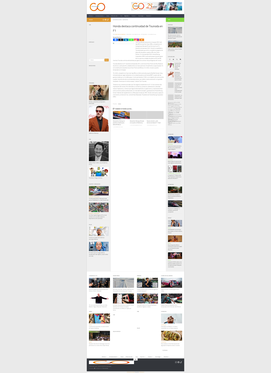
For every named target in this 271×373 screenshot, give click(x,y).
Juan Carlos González (120, 34)
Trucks (173, 123)
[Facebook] (115, 40)
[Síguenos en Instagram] (103, 20)
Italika (169, 110)
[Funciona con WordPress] (94, 368)
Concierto (172, 105)
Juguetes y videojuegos (94, 196)
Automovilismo (117, 19)
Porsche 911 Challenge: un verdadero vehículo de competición (174, 210)
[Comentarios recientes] (177, 59)
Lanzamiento (177, 110)
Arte (176, 102)
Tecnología (140, 16)
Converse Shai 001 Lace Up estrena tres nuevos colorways (178, 66)
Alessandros (172, 102)
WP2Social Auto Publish (131, 372)
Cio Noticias (164, 350)
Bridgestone (176, 104)
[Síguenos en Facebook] (105, 20)
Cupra (175, 105)
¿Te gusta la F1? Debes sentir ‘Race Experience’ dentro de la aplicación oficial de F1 (174, 177)
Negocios (173, 118)
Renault (179, 121)
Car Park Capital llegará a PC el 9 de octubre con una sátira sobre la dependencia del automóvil (98, 216)
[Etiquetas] (180, 59)
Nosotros (148, 16)
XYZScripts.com (141, 372)
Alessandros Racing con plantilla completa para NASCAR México (119, 122)
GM (179, 107)
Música (170, 116)
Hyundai (177, 109)
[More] (141, 40)
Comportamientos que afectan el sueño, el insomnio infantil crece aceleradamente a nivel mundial (178, 87)
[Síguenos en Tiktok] (108, 20)
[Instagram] (136, 40)
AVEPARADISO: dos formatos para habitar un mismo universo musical (175, 231)
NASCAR (175, 116)
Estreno (169, 107)
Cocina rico (163, 324)
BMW (172, 104)
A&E (169, 102)
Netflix (177, 117)
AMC (175, 102)
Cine (121, 16)
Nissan (170, 119)
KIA (171, 110)
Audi (179, 102)
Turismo (133, 16)
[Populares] (173, 59)
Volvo (179, 123)
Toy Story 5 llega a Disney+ (96, 178)
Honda (119, 103)
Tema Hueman (105, 368)
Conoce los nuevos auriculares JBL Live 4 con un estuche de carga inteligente (174, 147)
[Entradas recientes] (169, 59)
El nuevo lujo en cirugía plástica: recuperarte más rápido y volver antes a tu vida (98, 254)
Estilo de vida (114, 16)
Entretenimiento (99, 16)
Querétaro (172, 121)
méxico (179, 114)
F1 (172, 107)
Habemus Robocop (93, 133)
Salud (107, 16)
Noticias (91, 16)
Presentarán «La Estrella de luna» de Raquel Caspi (178, 97)
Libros (170, 112)
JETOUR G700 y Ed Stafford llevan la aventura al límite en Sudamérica (174, 196)
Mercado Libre (175, 114)
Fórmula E (175, 107)
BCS (169, 104)
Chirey (180, 104)
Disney (178, 105)
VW (169, 125)
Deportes (126, 16)
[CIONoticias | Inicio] (97, 7)
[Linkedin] (126, 40)
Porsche (175, 119)
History (171, 109)
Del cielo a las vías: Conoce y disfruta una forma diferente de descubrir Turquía (175, 36)
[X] (120, 40)
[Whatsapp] (131, 40)
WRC (171, 124)
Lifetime (174, 112)
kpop (173, 110)
